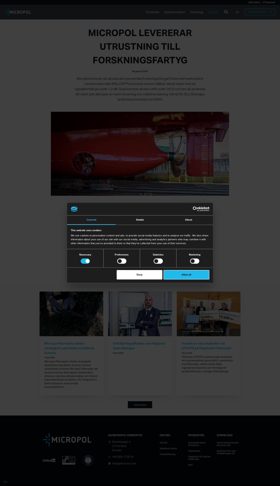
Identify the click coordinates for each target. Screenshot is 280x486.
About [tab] (188, 219)
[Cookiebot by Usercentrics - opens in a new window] (195, 209)
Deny (139, 274)
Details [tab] (140, 219)
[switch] (121, 261)
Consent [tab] (91, 219)
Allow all (186, 274)
